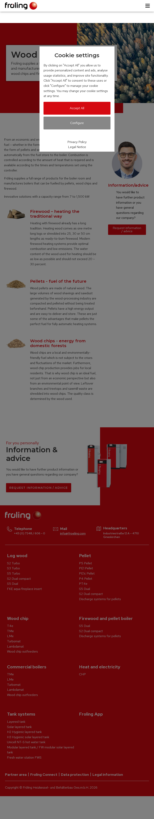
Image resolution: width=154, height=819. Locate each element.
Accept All (77, 108)
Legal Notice (77, 147)
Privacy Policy (77, 142)
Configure (77, 123)
